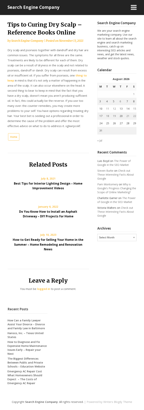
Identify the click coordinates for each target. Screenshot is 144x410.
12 (114, 108)
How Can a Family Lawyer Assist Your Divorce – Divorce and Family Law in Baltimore (26, 324)
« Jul (99, 140)
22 (134, 116)
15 (134, 108)
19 (114, 116)
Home (13, 136)
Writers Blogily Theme (117, 402)
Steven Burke (105, 170)
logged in (43, 289)
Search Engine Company (33, 7)
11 (107, 108)
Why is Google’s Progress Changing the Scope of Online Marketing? (116, 188)
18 (107, 116)
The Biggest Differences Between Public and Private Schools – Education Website (26, 362)
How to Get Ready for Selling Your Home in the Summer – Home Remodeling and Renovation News (48, 244)
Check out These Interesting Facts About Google (115, 174)
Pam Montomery (107, 184)
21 (127, 116)
